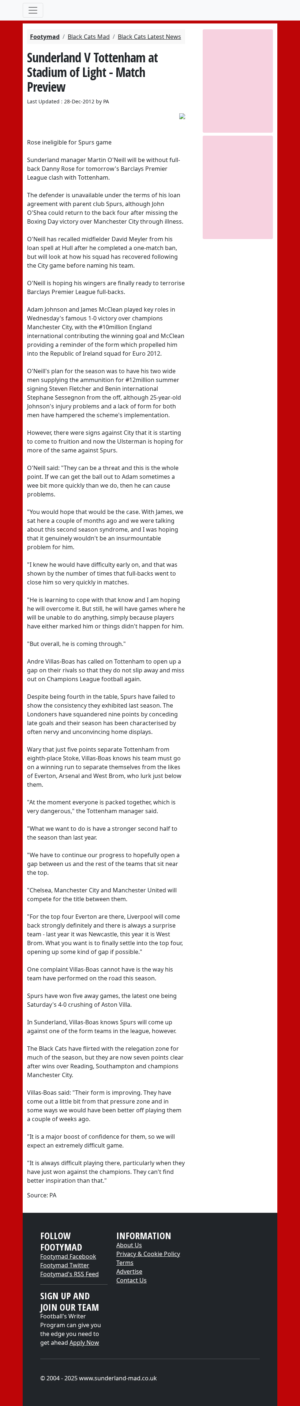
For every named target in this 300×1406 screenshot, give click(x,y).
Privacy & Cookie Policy (148, 1254)
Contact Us (131, 1280)
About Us (129, 1245)
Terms (125, 1263)
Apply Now (84, 1343)
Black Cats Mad (89, 37)
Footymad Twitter (64, 1265)
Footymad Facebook (68, 1256)
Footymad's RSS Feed (69, 1274)
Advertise (129, 1271)
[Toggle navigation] (33, 10)
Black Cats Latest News (149, 37)
